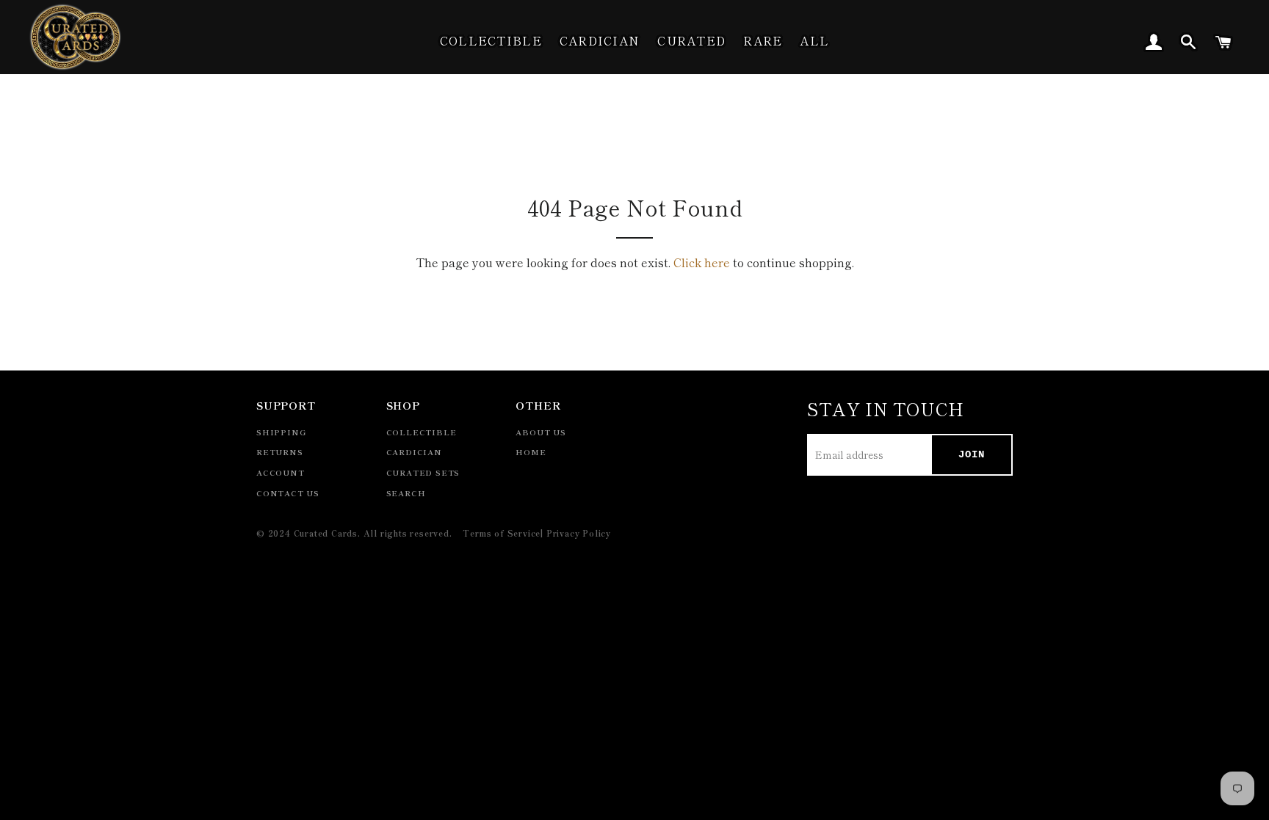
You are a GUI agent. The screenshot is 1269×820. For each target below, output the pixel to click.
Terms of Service (501, 533)
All (814, 40)
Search (406, 492)
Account (280, 472)
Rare (762, 40)
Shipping (281, 432)
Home (531, 451)
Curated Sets (423, 472)
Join (971, 454)
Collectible (491, 40)
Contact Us (287, 492)
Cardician (600, 40)
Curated (691, 40)
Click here (701, 262)
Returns (279, 451)
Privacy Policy (578, 533)
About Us (540, 432)
